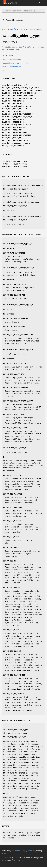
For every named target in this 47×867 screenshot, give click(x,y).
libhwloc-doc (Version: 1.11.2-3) (24, 47)
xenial (4, 29)
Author (4, 70)
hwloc (4, 49)
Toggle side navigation (14, 20)
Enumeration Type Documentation (15, 63)
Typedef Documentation (11, 60)
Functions (7, 154)
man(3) (13, 29)
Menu (41, 3)
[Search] (43, 10)
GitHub (6, 853)
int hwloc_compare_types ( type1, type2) (16, 733)
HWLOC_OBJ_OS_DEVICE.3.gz (31, 29)
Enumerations (8, 78)
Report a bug (14, 49)
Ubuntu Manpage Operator (25, 851)
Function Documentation (11, 67)
